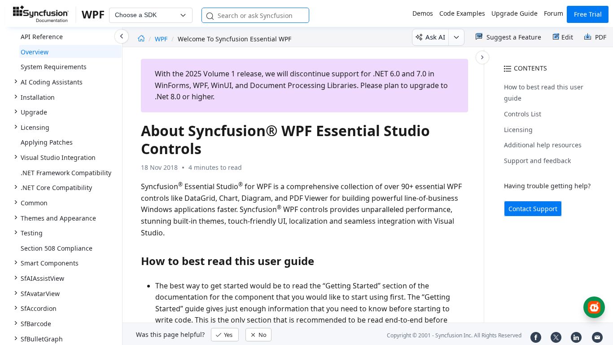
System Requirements (54, 66)
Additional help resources (543, 145)
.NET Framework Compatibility (66, 172)
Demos (422, 13)
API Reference (42, 36)
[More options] (456, 37)
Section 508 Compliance (56, 248)
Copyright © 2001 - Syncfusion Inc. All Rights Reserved (454, 335)
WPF (162, 39)
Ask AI (435, 36)
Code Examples (462, 13)
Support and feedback (537, 160)
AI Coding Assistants (52, 82)
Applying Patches (47, 142)
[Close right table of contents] (482, 57)
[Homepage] (141, 39)
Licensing (518, 129)
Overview (34, 52)
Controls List (522, 114)
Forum (553, 13)
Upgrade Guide (514, 13)
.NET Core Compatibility (56, 187)
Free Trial (588, 14)
